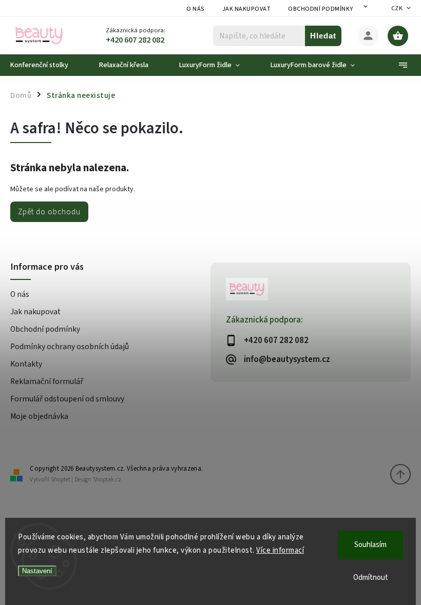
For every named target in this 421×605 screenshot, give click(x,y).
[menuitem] (47, 65)
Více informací (280, 550)
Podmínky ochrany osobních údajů (69, 346)
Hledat (323, 35)
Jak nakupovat (246, 9)
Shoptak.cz (107, 479)
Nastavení (37, 571)
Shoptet (60, 479)
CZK (397, 8)
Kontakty (26, 364)
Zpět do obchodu (49, 211)
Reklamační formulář (46, 381)
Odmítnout (370, 577)
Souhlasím (370, 544)
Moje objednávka (39, 416)
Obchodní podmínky (320, 9)
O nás (195, 9)
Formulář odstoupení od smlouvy (67, 399)
